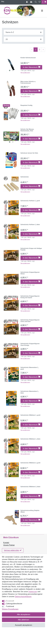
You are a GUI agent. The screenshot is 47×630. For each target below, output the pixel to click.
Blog (2, 1)
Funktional (10, 606)
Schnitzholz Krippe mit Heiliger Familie (31, 249)
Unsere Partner (9, 545)
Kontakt (6, 543)
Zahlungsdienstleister (14, 604)
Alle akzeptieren (23, 614)
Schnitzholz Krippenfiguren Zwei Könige (30, 344)
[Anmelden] (27, 2)
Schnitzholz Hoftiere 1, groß (30, 200)
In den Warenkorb (30, 67)
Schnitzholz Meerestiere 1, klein (29, 392)
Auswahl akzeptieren (23, 625)
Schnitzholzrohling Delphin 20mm (29, 511)
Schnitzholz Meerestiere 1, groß (29, 368)
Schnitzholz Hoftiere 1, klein (30, 224)
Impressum (32, 592)
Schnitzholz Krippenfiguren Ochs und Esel (30, 320)
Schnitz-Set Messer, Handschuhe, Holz (27, 130)
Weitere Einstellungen (10, 609)
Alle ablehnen (23, 620)
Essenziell (10, 601)
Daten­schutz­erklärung (23, 597)
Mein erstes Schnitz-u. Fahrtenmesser (28, 82)
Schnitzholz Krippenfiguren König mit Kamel (30, 296)
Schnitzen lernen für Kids (29, 153)
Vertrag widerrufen (11, 550)
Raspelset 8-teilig (26, 105)
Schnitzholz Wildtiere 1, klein (30, 439)
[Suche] (36, 2)
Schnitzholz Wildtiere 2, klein (30, 486)
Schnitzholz (24, 177)
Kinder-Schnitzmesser (28, 57)
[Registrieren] (31, 2)
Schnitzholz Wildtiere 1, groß (30, 415)
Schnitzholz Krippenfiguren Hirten (30, 273)
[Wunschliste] (39, 2)
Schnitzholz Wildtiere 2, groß (30, 463)
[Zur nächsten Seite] (43, 49)
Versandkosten (25, 72)
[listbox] (11, 65)
